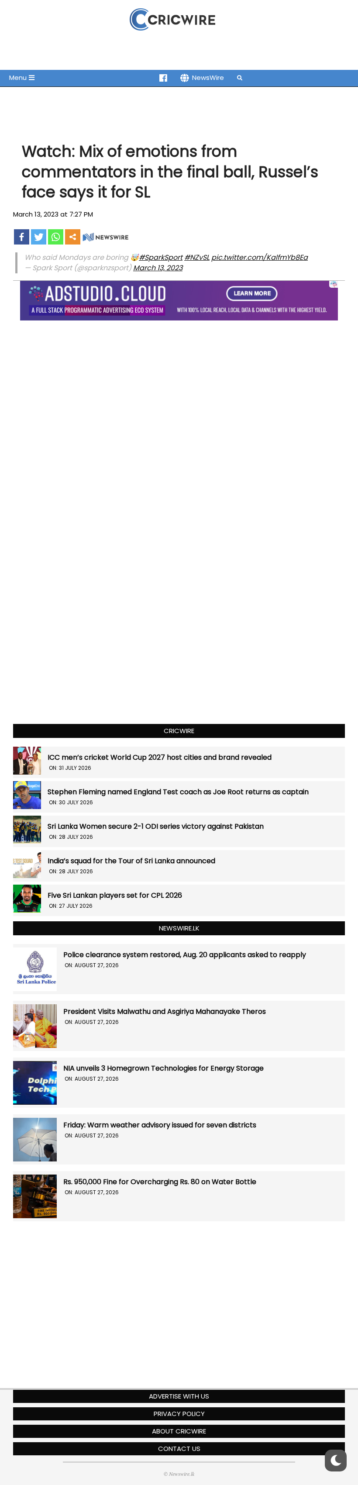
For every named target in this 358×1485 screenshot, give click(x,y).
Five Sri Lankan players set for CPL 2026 (115, 895)
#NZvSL (197, 257)
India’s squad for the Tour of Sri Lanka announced (131, 861)
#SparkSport (160, 257)
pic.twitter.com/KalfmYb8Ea (259, 257)
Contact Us (179, 1448)
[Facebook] (21, 237)
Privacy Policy (179, 1413)
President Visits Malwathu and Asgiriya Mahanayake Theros (164, 1011)
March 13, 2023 (157, 268)
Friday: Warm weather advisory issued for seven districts (159, 1125)
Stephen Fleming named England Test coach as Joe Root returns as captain (178, 792)
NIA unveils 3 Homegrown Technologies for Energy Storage (163, 1068)
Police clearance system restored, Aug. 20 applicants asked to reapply (184, 955)
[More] (72, 237)
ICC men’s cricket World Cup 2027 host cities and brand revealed (160, 757)
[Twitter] (38, 237)
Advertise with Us (179, 1396)
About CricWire (179, 1431)
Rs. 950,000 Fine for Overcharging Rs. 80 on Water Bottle (159, 1182)
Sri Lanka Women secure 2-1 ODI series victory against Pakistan (156, 826)
